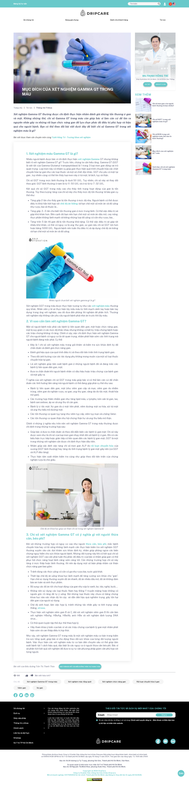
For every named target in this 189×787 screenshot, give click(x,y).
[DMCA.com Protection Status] (94, 779)
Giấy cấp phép (19, 718)
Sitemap (17, 738)
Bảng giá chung (71, 20)
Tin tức (163, 20)
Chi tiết (147, 84)
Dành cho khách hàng (119, 20)
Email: (101, 715)
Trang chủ (18, 108)
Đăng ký (164, 715)
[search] (159, 4)
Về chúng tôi (28, 20)
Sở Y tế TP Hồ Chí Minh (23, 743)
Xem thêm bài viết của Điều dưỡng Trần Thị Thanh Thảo (80, 666)
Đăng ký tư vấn (20, 4)
